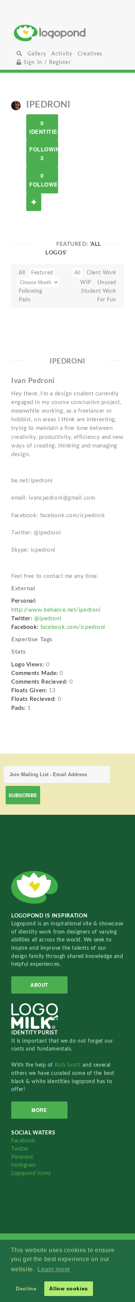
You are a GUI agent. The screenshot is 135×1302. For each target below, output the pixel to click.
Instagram (23, 1165)
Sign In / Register (46, 62)
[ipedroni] (16, 105)
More (39, 1109)
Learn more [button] (54, 1269)
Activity (61, 54)
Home (68, 32)
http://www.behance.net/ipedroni (55, 610)
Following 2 (43, 153)
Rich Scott (68, 1065)
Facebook (23, 1140)
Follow (33, 202)
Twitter (20, 1149)
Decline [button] (26, 1289)
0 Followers (43, 180)
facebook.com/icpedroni (72, 627)
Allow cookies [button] (68, 1289)
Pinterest (22, 1157)
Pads (24, 299)
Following (30, 291)
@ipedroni (47, 618)
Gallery (36, 54)
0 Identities (43, 127)
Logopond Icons (31, 1173)
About (39, 984)
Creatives (90, 54)
